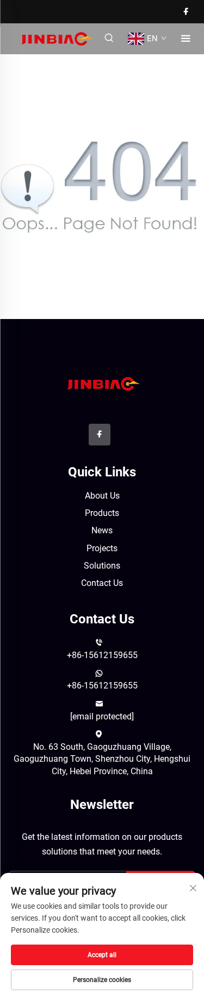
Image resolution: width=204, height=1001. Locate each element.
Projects (102, 548)
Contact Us (102, 583)
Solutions (102, 565)
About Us (102, 495)
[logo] (102, 383)
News (102, 530)
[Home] (55, 38)
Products (102, 513)
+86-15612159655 (102, 655)
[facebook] (186, 11)
